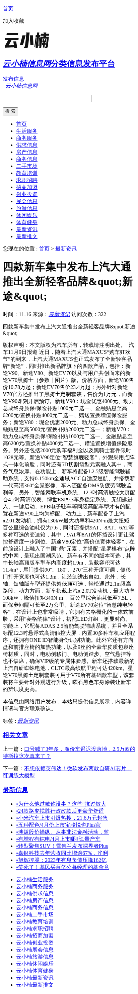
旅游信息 (27, 208)
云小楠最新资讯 (35, 978)
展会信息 (27, 201)
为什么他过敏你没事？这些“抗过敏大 (61, 804)
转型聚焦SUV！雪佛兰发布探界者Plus (62, 846)
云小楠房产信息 (35, 900)
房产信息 (27, 152)
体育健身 (27, 222)
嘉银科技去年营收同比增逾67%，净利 (62, 853)
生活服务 (27, 131)
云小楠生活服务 (35, 879)
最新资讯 (27, 229)
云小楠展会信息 (35, 950)
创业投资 (27, 194)
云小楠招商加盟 (35, 935)
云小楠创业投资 (35, 943)
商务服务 (27, 138)
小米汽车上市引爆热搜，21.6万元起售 (62, 818)
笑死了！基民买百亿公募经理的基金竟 (62, 867)
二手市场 (27, 166)
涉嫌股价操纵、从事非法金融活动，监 (62, 832)
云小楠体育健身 (35, 971)
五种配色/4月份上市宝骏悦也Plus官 (58, 825)
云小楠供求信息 (35, 893)
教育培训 (27, 173)
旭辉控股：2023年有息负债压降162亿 (61, 860)
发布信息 (13, 79)
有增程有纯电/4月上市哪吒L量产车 (58, 839)
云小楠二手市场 (35, 914)
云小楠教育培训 (35, 921)
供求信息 (27, 145)
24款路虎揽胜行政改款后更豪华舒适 (60, 811)
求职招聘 (27, 180)
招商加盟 (27, 187)
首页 (8, 8)
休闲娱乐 (27, 215)
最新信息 (15, 789)
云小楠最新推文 (35, 985)
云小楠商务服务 (35, 886)
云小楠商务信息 (35, 907)
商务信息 (27, 159)
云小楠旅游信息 (35, 957)
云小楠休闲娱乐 (35, 964)
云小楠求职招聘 (35, 928)
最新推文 (27, 236)
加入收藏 (13, 21)
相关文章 (15, 734)
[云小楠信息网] (44, 48)
